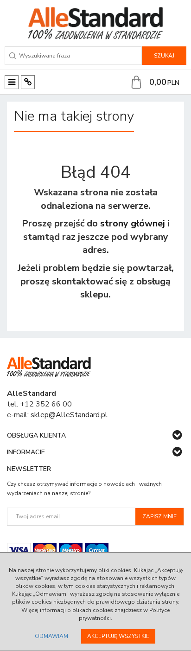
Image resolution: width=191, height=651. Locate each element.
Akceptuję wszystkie (118, 636)
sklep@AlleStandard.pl (69, 415)
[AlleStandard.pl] (95, 23)
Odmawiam (51, 636)
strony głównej (132, 223)
